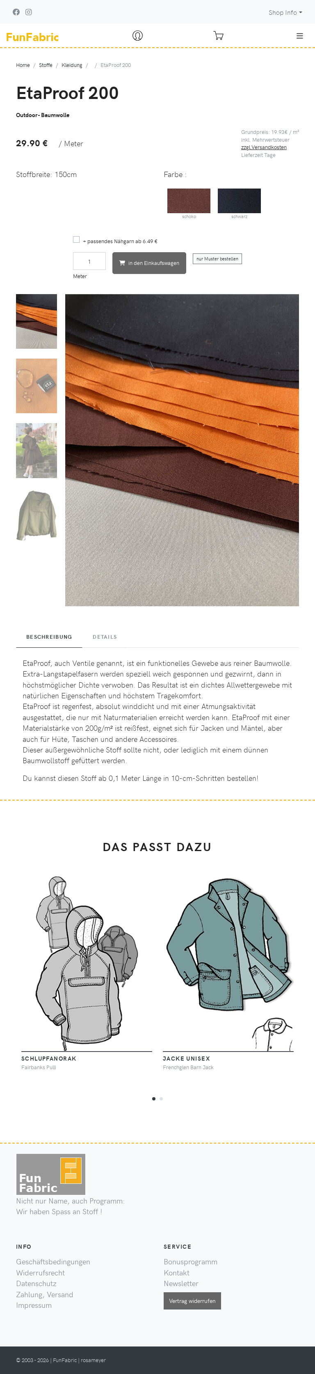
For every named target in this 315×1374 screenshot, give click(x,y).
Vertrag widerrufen (192, 1300)
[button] (154, 1097)
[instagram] (28, 12)
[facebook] (16, 12)
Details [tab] (105, 636)
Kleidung (72, 64)
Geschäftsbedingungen (53, 1261)
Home (23, 64)
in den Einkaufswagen (153, 262)
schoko (189, 216)
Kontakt (176, 1272)
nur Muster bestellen (217, 258)
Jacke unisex (186, 1058)
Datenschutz (36, 1283)
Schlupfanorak (49, 1058)
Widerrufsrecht (40, 1272)
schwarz (239, 216)
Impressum (34, 1305)
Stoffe (45, 64)
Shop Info (283, 12)
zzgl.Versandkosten (264, 146)
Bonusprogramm (190, 1261)
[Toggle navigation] (299, 35)
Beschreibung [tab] (49, 636)
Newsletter (181, 1283)
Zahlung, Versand (44, 1294)
